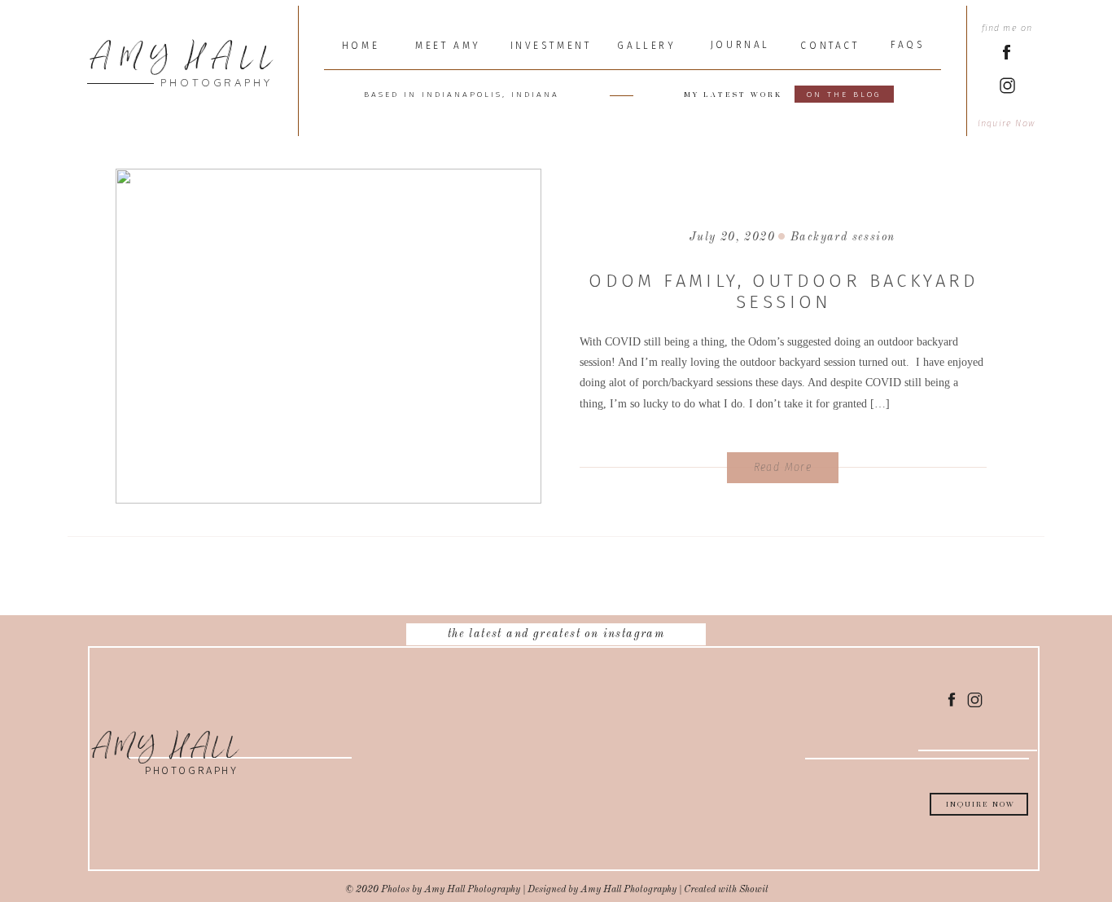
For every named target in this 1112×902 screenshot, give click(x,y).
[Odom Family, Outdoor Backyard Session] (328, 336)
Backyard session (842, 237)
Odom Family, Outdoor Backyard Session (784, 291)
